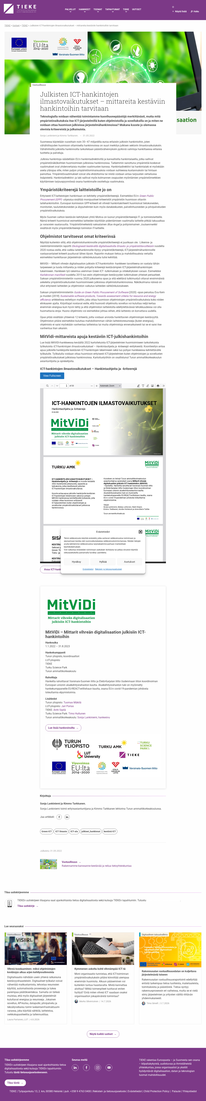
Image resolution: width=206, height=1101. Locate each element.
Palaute (176, 1091)
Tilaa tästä (13, 1082)
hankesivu (104, 717)
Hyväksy (76, 561)
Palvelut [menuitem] (70, 9)
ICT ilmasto (61, 831)
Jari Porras (67, 706)
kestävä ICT (110, 831)
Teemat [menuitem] (98, 9)
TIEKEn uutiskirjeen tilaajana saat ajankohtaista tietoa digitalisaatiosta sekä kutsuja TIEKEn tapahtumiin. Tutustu (82, 900)
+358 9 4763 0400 (80, 1091)
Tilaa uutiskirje (26, 906)
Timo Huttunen (76, 713)
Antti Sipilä (59, 709)
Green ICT (47, 831)
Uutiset (16, 25)
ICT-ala (74, 831)
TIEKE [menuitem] (126, 9)
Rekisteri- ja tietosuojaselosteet (108, 569)
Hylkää (103, 561)
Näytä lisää (179, 11)
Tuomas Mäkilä (72, 702)
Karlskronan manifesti (52, 274)
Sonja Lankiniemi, (87, 717)
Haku (194, 11)
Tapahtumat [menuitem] (112, 9)
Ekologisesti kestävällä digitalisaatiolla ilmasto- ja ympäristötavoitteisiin (113, 246)
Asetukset (129, 561)
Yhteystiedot (190, 1091)
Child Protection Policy (156, 1091)
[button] (140, 531)
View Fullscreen (52, 375)
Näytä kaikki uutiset (101, 1034)
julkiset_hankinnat (90, 831)
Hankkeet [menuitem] (84, 9)
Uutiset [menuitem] (136, 9)
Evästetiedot (88, 569)
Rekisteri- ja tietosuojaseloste (109, 1091)
